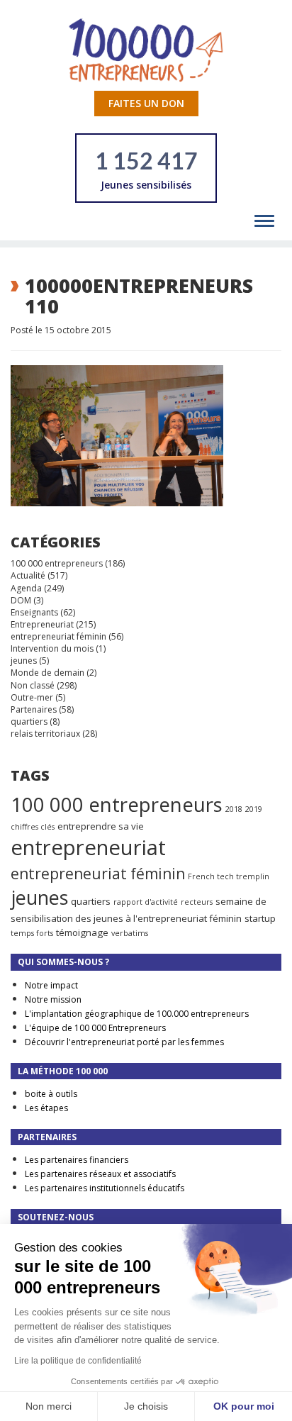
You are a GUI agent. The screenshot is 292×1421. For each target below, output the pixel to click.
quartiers (29, 721)
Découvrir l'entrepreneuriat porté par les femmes (124, 1042)
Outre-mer (32, 697)
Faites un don (146, 103)
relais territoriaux (45, 734)
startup (260, 918)
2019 (253, 809)
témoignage (82, 932)
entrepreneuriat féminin (58, 636)
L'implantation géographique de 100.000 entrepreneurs (137, 1014)
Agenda (26, 588)
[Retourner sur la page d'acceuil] (146, 49)
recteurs (197, 902)
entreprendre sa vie (100, 826)
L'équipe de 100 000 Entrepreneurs (95, 1028)
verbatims (129, 933)
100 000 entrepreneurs (57, 563)
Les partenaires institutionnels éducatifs (104, 1188)
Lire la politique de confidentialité (78, 1361)
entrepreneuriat (88, 847)
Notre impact (51, 985)
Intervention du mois (52, 648)
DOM (21, 600)
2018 (233, 809)
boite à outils (51, 1094)
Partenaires (34, 709)
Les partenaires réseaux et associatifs (100, 1174)
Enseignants (34, 612)
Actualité (28, 575)
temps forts (32, 933)
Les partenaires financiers (76, 1160)
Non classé (33, 685)
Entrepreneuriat (42, 624)
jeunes (24, 660)
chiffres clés (33, 827)
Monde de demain (47, 673)
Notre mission (53, 999)
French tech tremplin (228, 876)
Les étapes (46, 1108)
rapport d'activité (145, 902)
